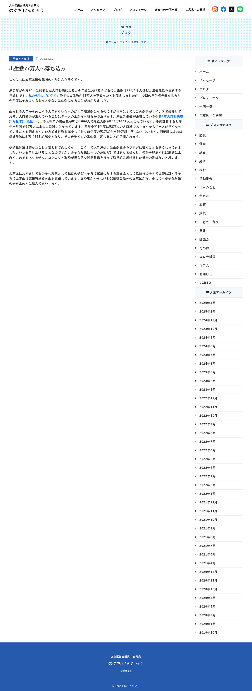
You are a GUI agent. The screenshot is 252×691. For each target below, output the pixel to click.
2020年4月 (207, 606)
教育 (202, 204)
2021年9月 (207, 528)
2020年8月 (207, 597)
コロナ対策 (207, 256)
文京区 (204, 196)
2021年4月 (207, 563)
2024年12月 (208, 320)
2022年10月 (208, 415)
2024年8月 (207, 346)
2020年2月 (207, 615)
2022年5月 (207, 459)
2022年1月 (207, 493)
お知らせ (205, 274)
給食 (202, 152)
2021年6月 (207, 554)
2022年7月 (207, 441)
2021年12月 (208, 502)
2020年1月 (207, 623)
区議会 (204, 239)
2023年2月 (207, 381)
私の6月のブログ (41, 95)
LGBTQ (205, 282)
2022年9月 (207, 424)
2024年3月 (207, 363)
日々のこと (207, 187)
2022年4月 (207, 467)
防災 (202, 135)
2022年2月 (207, 485)
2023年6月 (207, 372)
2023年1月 (207, 389)
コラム (204, 265)
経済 (202, 161)
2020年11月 (208, 580)
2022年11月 (208, 407)
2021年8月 (207, 537)
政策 (202, 213)
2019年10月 (208, 632)
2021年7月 (207, 545)
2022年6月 (207, 450)
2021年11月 (208, 511)
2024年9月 (207, 337)
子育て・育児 (138, 42)
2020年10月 (208, 589)
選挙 (202, 143)
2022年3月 (207, 476)
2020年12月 (208, 571)
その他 (204, 248)
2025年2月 (207, 311)
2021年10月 (208, 519)
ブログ (124, 42)
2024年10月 (208, 328)
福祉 (202, 170)
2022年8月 (207, 433)
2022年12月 (208, 398)
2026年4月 (207, 302)
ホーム (112, 42)
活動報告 (205, 178)
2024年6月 (207, 354)
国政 (202, 230)
